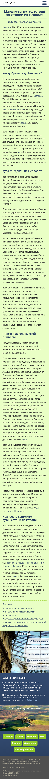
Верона (10, 563)
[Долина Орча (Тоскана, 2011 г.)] (48, 729)
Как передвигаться (38, 654)
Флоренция (32, 563)
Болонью (12, 109)
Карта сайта (12, 775)
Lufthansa (38, 96)
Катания (17, 566)
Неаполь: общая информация (19, 608)
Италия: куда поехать (26, 708)
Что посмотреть (39, 660)
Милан (20, 109)
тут (26, 126)
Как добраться (40, 641)
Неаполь (6, 27)
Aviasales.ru (32, 700)
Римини (16, 743)
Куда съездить (40, 667)
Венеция (20, 563)
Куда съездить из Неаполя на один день (24, 619)
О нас (4, 775)
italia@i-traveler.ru (21, 767)
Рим (4, 109)
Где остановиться (38, 648)
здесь (23, 123)
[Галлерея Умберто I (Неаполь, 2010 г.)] (48, 672)
